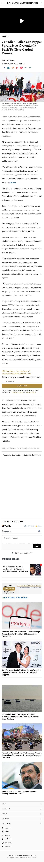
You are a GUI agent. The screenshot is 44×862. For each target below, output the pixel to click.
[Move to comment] (30, 68)
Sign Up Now (9, 589)
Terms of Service (17, 392)
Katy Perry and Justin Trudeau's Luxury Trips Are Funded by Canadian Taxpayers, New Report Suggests (21, 672)
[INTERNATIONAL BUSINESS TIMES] (22, 3)
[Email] (26, 68)
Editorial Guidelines (32, 455)
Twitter (13, 182)
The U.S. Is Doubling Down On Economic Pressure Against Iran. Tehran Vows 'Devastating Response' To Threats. (22, 755)
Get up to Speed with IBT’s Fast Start (29, 585)
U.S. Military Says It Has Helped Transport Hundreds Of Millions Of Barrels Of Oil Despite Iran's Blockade (20, 716)
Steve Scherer (9, 60)
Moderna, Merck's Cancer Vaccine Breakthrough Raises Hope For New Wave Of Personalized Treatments (21, 634)
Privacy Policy (31, 392)
